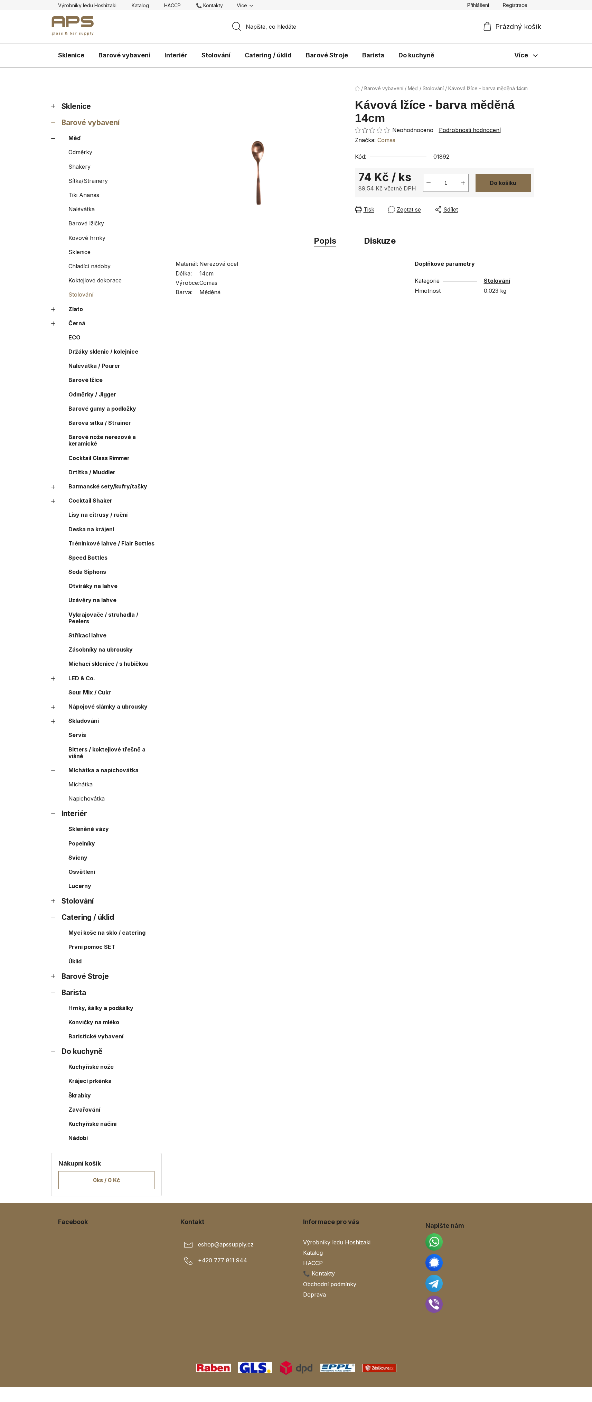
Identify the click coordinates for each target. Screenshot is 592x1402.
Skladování (83, 720)
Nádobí (78, 1137)
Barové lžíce (85, 379)
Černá (76, 323)
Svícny (77, 857)
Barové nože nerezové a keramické (102, 440)
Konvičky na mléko (93, 1022)
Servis (77, 734)
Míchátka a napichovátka (103, 770)
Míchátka (80, 784)
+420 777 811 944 (222, 1260)
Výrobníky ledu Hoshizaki (87, 5)
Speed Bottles (87, 557)
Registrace (515, 5)
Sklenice (76, 106)
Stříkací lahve (87, 635)
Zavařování (84, 1109)
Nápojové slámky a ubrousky (108, 706)
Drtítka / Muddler (91, 472)
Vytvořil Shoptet (513, 1394)
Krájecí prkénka (90, 1080)
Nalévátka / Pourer (94, 365)
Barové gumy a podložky (102, 408)
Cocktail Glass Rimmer (99, 458)
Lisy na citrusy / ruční (98, 514)
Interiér (74, 813)
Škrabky (79, 1095)
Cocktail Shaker (90, 500)
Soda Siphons (87, 571)
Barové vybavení (91, 122)
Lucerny (79, 885)
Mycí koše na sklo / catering (106, 932)
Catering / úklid (88, 917)
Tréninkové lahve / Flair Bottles (111, 543)
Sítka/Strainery (88, 180)
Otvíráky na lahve (93, 585)
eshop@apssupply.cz (226, 1244)
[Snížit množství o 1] (428, 182)
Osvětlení (81, 871)
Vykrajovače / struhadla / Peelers (103, 618)
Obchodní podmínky (329, 1284)
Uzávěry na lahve (92, 600)
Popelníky (81, 843)
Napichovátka (86, 798)
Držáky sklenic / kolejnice (103, 351)
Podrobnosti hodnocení (470, 130)
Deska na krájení (91, 529)
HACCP (172, 5)
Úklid (75, 961)
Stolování (80, 294)
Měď (74, 137)
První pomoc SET (91, 946)
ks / (106, 1180)
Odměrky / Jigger (92, 394)
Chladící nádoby (89, 266)
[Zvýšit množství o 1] (463, 182)
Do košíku (503, 182)
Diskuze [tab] (380, 241)
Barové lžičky (86, 223)
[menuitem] (71, 55)
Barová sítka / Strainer (99, 422)
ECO (74, 337)
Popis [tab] (325, 241)
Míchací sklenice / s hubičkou (108, 663)
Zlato (75, 309)
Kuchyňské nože (91, 1066)
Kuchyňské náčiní (92, 1123)
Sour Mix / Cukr (89, 692)
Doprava (314, 1294)
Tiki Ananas (83, 194)
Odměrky (80, 152)
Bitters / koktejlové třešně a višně (106, 752)
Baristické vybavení (95, 1036)
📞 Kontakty (209, 5)
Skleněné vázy (88, 828)
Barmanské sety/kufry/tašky (107, 486)
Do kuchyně (82, 1051)
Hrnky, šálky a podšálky (100, 1007)
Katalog (140, 5)
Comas (386, 140)
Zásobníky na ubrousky (100, 649)
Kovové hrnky (86, 237)
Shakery (79, 166)
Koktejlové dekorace (95, 280)
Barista (74, 992)
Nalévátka (81, 209)
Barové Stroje (85, 976)
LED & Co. (81, 678)
